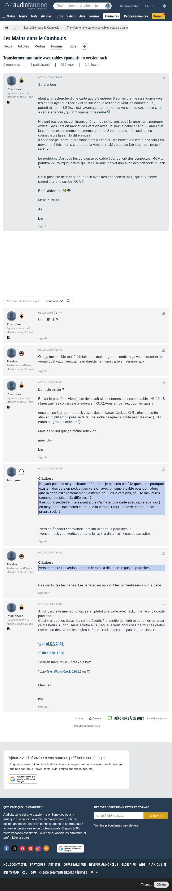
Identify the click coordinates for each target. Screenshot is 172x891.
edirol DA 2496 (51, 643)
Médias (40, 46)
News (7, 46)
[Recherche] (108, 6)
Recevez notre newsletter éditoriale (121, 807)
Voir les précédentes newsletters (116, 825)
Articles (23, 46)
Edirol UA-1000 (51, 653)
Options (97, 718)
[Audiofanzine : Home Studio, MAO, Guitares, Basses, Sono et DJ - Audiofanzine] (26, 6)
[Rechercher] (68, 301)
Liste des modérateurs (86, 726)
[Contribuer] (84, 46)
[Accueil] (6, 28)
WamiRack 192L (67, 671)
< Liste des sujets (157, 718)
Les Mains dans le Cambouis (41, 27)
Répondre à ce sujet (129, 718)
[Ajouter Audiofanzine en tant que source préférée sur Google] (23, 779)
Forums (57, 46)
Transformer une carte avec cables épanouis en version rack (55, 58)
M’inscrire (155, 815)
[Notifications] (164, 5)
